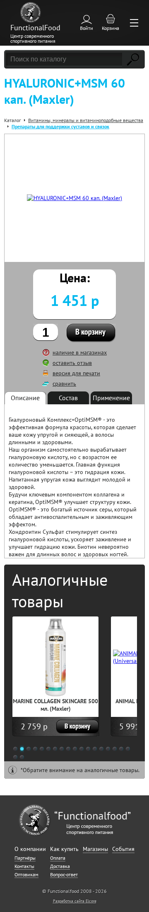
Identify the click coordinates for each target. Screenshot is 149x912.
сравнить (64, 383)
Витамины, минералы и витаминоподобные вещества (85, 120)
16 (115, 749)
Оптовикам (26, 874)
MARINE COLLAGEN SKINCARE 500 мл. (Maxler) (55, 704)
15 (108, 749)
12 (88, 749)
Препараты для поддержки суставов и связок (60, 126)
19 (15, 757)
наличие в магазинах (80, 352)
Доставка (60, 866)
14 (101, 749)
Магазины (95, 849)
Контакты (24, 866)
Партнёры (25, 858)
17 (121, 749)
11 (81, 749)
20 (22, 757)
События (123, 849)
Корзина (110, 28)
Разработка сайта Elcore (74, 901)
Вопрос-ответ (64, 874)
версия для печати (76, 373)
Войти (86, 28)
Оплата (57, 858)
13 (95, 749)
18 (128, 749)
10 (75, 749)
